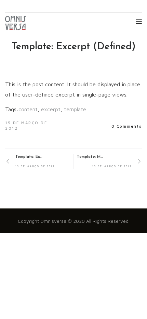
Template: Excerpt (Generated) (29, 157)
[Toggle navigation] (139, 21)
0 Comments (126, 126)
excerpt (51, 109)
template (75, 109)
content (28, 109)
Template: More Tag (90, 157)
